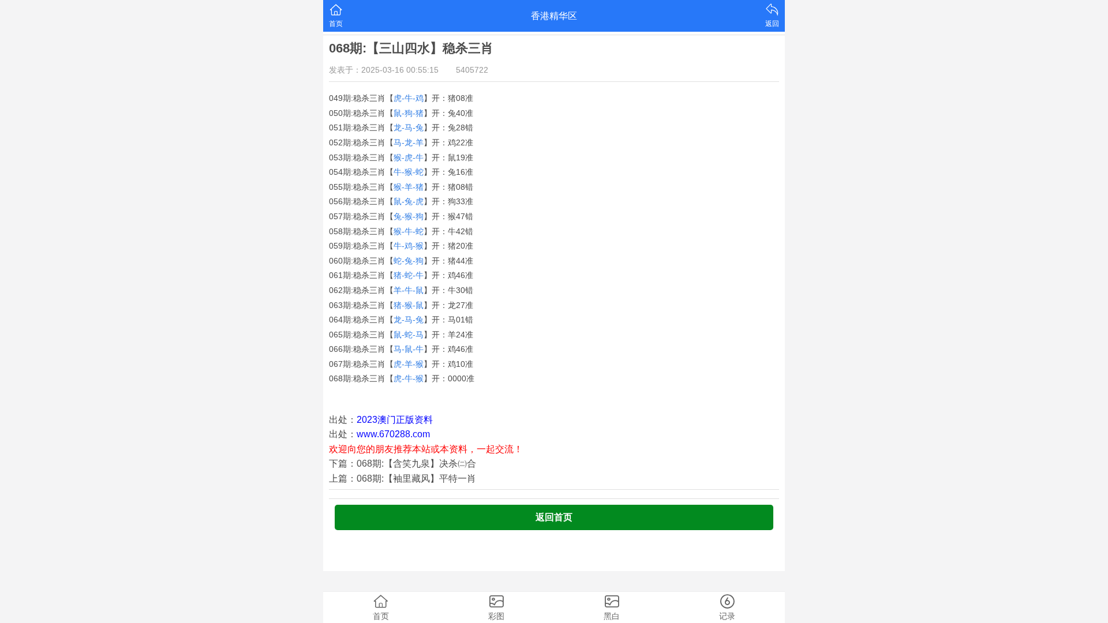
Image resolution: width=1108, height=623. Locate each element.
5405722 (472, 69)
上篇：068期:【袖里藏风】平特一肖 (402, 478)
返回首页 (554, 517)
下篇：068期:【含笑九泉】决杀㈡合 (402, 463)
